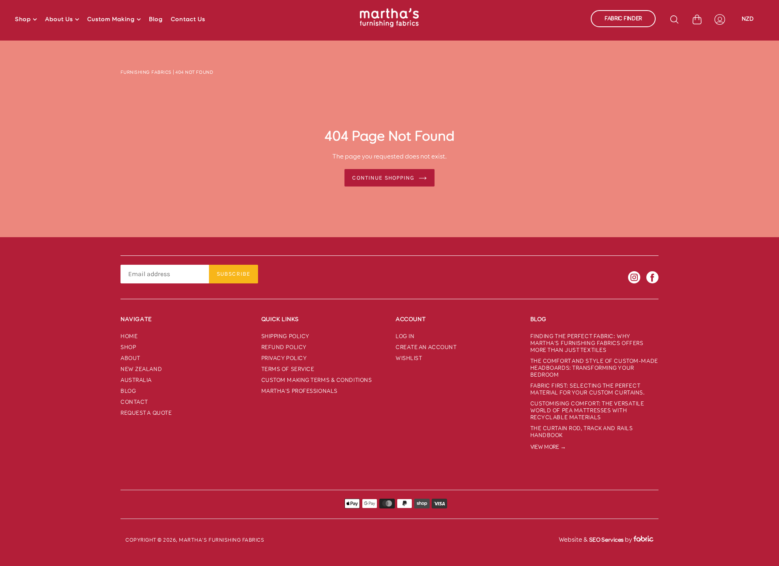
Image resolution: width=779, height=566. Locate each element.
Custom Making (111, 19)
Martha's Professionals (299, 391)
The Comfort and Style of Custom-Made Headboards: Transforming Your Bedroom (594, 368)
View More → (548, 447)
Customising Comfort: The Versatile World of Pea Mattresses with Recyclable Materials (587, 410)
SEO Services (606, 539)
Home (129, 336)
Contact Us (188, 19)
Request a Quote (146, 412)
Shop (23, 19)
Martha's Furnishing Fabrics (221, 540)
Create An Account (426, 347)
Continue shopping (383, 177)
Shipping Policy (285, 336)
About (130, 358)
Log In (405, 336)
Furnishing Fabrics (146, 72)
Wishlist (409, 358)
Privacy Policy (284, 358)
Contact (134, 402)
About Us (59, 19)
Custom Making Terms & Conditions (316, 380)
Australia (136, 380)
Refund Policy (284, 347)
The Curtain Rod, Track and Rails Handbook (581, 432)
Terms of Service (287, 369)
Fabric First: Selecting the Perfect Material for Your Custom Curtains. (587, 389)
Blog (156, 19)
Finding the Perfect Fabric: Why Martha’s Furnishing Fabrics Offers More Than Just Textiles (586, 343)
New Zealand (141, 369)
